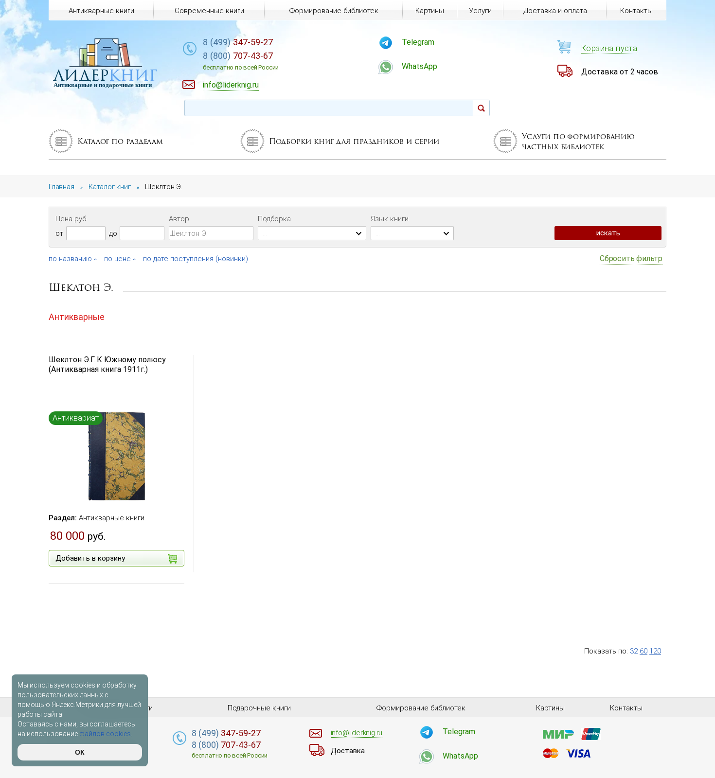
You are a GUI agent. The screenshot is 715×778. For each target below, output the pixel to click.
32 (634, 651)
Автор (179, 218)
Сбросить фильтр (631, 258)
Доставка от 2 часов (619, 71)
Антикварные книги (111, 517)
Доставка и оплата (555, 10)
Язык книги (390, 218)
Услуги (480, 10)
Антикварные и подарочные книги (103, 84)
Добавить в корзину (90, 558)
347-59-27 (238, 42)
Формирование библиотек (333, 10)
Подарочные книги (259, 708)
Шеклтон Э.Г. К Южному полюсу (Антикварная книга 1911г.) (107, 364)
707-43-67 (241, 61)
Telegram (418, 42)
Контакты (636, 10)
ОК (80, 752)
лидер (105, 75)
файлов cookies (105, 734)
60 (643, 651)
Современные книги (209, 10)
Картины (429, 10)
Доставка (348, 750)
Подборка (274, 218)
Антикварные (77, 317)
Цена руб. (71, 218)
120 (655, 651)
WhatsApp (419, 66)
